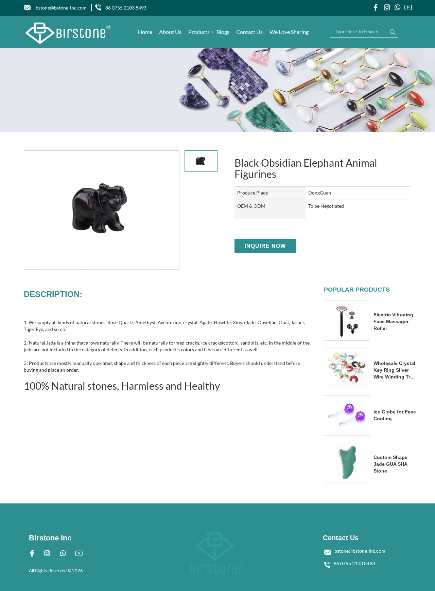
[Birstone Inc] (68, 33)
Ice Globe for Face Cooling (394, 415)
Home (145, 32)
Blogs (222, 32)
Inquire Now (265, 246)
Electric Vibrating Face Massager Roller (393, 321)
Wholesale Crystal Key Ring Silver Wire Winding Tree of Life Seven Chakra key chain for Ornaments (394, 370)
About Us (170, 32)
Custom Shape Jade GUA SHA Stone (390, 464)
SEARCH (392, 30)
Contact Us (249, 32)
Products (199, 32)
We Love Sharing (289, 32)
